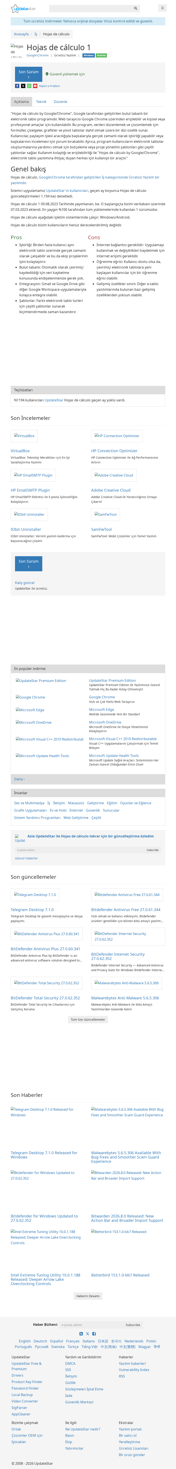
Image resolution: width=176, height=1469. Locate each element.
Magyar (144, 1346)
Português (23, 1346)
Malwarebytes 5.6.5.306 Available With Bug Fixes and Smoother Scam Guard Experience (126, 1157)
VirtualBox (20, 450)
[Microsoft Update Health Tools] (43, 755)
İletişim (59, 803)
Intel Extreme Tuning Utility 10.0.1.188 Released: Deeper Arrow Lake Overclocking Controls (45, 1279)
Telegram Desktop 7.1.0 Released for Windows (44, 1155)
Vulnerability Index (134, 1369)
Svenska (58, 1346)
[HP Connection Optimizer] (117, 435)
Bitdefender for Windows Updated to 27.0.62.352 (44, 1218)
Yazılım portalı (130, 1429)
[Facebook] (17, 86)
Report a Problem (49, 86)
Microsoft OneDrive (105, 722)
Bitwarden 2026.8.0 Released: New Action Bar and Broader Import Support (127, 1218)
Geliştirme (95, 803)
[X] (23, 86)
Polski (151, 1341)
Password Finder (25, 1388)
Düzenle (60, 101)
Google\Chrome (38, 55)
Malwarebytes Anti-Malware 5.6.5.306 (125, 997)
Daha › (19, 779)
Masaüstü (76, 803)
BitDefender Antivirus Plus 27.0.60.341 (45, 948)
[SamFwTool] (106, 514)
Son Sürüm (29, 74)
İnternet (76, 810)
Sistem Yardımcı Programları (37, 817)
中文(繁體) (127, 1346)
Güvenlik (93, 810)
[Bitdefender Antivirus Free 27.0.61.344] (127, 894)
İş (48, 803)
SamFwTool (101, 529)
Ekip (68, 1441)
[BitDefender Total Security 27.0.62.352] (46, 982)
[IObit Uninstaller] (29, 514)
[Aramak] (135, 8)
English (25, 1341)
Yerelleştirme (129, 1441)
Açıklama (21, 101)
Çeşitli (96, 817)
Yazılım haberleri (132, 1363)
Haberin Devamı (88, 1296)
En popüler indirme (30, 668)
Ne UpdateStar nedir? (82, 1429)
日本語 (103, 1341)
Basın (69, 1435)
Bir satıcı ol (128, 1435)
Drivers (17, 1375)
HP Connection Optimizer (114, 450)
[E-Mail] (35, 86)
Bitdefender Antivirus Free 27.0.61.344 (125, 909)
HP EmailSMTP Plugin (30, 490)
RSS (122, 1376)
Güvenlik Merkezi (79, 1402)
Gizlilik (70, 1382)
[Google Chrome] (31, 697)
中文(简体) (109, 1346)
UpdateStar (54, 400)
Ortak (16, 1429)
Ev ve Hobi (58, 810)
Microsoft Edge (101, 709)
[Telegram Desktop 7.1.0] (35, 894)
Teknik (41, 101)
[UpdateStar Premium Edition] (42, 680)
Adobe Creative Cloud (110, 490)
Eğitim (112, 803)
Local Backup (22, 1394)
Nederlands (133, 1341)
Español (56, 1341)
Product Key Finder (27, 1381)
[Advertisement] (88, 351)
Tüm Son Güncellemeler (88, 1019)
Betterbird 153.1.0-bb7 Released (120, 1275)
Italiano (89, 1341)
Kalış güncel (24, 582)
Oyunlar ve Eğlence (135, 803)
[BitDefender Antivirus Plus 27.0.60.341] (46, 933)
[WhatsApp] (29, 86)
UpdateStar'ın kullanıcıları (67, 190)
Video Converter (25, 1401)
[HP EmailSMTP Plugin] (33, 475)
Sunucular (111, 810)
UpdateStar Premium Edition (112, 680)
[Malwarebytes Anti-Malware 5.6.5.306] (127, 982)
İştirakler (19, 1441)
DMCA (70, 1363)
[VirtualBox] (24, 435)
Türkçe (73, 1346)
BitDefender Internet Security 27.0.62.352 (118, 956)
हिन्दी (157, 1346)
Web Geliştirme (76, 817)
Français (73, 1341)
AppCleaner (21, 1414)
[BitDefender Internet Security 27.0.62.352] (128, 936)
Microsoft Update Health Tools (114, 755)
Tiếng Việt (90, 1346)
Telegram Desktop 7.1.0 (32, 909)
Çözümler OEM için (27, 1435)
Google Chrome (102, 697)
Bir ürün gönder (132, 1454)
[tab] (22, 102)
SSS (68, 1369)
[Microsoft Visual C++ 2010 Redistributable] (50, 738)
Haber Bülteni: (45, 1324)
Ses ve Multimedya (29, 803)
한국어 (116, 1341)
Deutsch (40, 1341)
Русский (41, 1346)
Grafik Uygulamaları (30, 810)
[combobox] (90, 8)
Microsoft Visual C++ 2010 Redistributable (123, 738)
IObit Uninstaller (26, 529)
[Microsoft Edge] (31, 709)
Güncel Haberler (26, 858)
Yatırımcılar (74, 1448)
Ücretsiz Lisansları (133, 1448)
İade (68, 1395)
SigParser (19, 1407)
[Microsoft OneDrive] (34, 722)
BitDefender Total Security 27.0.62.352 (45, 997)
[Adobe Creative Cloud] (114, 475)
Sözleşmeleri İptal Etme (84, 1389)
